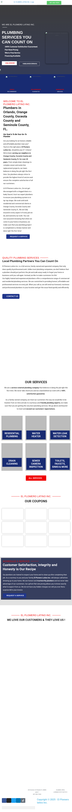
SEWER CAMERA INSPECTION (36, 463)
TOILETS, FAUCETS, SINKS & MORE (60, 463)
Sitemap (40, 807)
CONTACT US (12, 296)
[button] (18, 807)
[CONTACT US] (4, 296)
